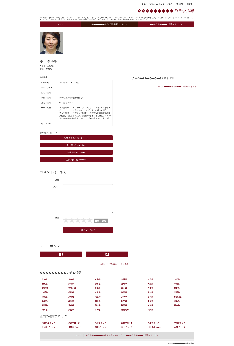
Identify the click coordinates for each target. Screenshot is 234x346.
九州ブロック (153, 322)
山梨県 (45, 292)
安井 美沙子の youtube (76, 145)
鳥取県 (45, 301)
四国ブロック (100, 327)
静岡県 (124, 292)
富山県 (124, 288)
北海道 (45, 279)
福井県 (177, 288)
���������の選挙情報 (165, 10)
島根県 (71, 301)
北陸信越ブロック (155, 327)
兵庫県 (124, 296)
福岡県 (124, 305)
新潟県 (97, 288)
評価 (57, 217)
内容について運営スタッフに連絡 (114, 264)
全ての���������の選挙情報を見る (177, 86)
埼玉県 (150, 283)
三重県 (177, 292)
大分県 (71, 309)
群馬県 (124, 283)
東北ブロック (127, 327)
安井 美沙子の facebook (76, 159)
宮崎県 (97, 309)
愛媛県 (71, 305)
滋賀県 (45, 296)
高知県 (97, 305)
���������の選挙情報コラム (166, 24)
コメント (55, 186)
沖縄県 (150, 309)
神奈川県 (72, 288)
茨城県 (71, 283)
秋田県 (150, 279)
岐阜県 (97, 292)
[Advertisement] (153, 50)
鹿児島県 (125, 309)
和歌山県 (178, 296)
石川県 (150, 288)
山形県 (177, 279)
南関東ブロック (48, 322)
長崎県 (177, 305)
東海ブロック (74, 322)
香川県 (45, 305)
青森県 (71, 279)
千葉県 (177, 283)
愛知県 (150, 292)
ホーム (60, 24)
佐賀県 (150, 305)
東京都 (45, 288)
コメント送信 (88, 229)
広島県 (124, 301)
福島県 (45, 283)
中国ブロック (179, 322)
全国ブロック (179, 327)
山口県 (150, 301)
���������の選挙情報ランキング (109, 24)
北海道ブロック (48, 327)
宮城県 (124, 279)
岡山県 (97, 301)
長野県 (71, 292)
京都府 (71, 296)
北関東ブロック (75, 327)
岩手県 (97, 279)
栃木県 (97, 283)
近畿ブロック (127, 322)
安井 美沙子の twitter (76, 152)
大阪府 (97, 296)
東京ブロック (100, 322)
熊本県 (45, 309)
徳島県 (177, 301)
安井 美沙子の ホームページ (76, 137)
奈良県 (150, 296)
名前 (57, 180)
